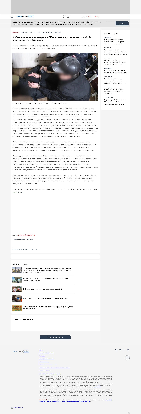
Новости (15, 32)
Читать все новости (55, 337)
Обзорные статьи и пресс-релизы (49, 373)
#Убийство (57, 32)
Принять (122, 23)
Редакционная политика (46, 359)
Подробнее (97, 386)
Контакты (42, 356)
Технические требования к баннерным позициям (54, 367)
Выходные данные (44, 370)
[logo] (20, 351)
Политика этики (44, 361)
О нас (41, 350)
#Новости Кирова (46, 32)
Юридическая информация (47, 364)
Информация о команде (46, 353)
